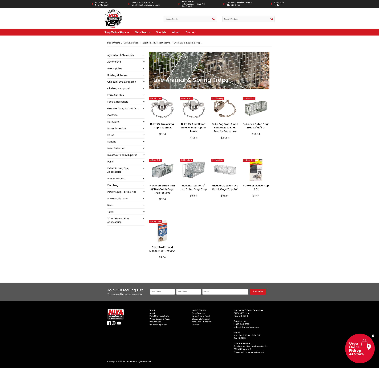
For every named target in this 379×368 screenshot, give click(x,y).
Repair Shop (155, 321)
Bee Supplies (114, 68)
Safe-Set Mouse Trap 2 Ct (256, 187)
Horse (110, 135)
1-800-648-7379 (241, 324)
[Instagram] (113, 323)
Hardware (113, 121)
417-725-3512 (233, 5)
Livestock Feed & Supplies (122, 155)
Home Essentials (116, 128)
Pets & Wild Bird (116, 178)
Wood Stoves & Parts (160, 319)
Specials (161, 32)
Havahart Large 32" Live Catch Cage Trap (194, 187)
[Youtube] (119, 323)
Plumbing (112, 185)
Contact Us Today (279, 3)
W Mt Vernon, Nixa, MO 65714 (102, 3)
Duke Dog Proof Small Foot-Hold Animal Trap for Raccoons (225, 127)
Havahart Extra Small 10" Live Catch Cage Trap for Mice (162, 189)
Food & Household (117, 101)
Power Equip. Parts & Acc (121, 192)
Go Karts (112, 115)
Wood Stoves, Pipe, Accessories (118, 220)
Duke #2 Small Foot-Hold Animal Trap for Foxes (193, 127)
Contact (191, 32)
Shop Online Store (115, 32)
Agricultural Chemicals (120, 55)
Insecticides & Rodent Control (156, 42)
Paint (110, 161)
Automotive (114, 61)
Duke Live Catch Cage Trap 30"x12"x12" (256, 125)
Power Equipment (117, 198)
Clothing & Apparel (118, 88)
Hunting (111, 141)
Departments (113, 42)
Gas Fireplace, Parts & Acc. (123, 108)
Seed (110, 205)
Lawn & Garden (131, 42)
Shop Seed (141, 32)
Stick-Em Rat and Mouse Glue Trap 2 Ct (162, 248)
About (176, 32)
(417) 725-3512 (146, 2)
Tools (110, 212)
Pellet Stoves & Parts (159, 316)
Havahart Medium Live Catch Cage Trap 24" (225, 187)
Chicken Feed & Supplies (121, 81)
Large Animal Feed (201, 316)
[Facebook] (109, 323)
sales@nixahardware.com (149, 5)
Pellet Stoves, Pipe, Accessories (118, 170)
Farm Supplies (115, 95)
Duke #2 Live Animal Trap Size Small (162, 125)
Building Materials (117, 75)
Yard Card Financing (201, 321)
